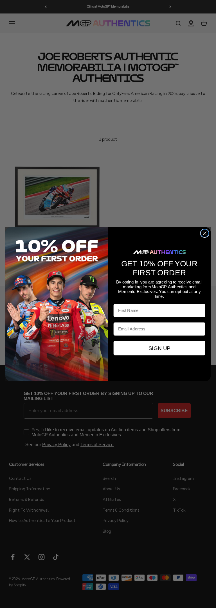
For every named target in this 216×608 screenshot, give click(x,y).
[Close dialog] (205, 233)
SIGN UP (159, 348)
